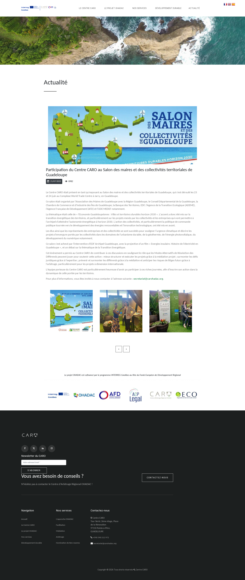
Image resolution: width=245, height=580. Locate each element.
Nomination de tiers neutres (68, 543)
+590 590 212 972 (101, 538)
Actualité (194, 8)
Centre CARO (142, 570)
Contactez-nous (157, 477)
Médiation (60, 531)
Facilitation (60, 525)
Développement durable (168, 8)
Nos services (139, 8)
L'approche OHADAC (64, 519)
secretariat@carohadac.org (148, 279)
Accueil (24, 519)
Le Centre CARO (87, 8)
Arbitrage (60, 537)
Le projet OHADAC (114, 8)
